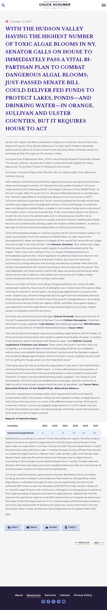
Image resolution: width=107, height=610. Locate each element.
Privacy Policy (83, 595)
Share (53, 527)
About (19, 595)
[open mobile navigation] (103, 5)
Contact (65, 595)
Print (15, 527)
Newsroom (34, 595)
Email (33, 527)
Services (50, 595)
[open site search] (3, 5)
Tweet (72, 527)
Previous (84, 542)
